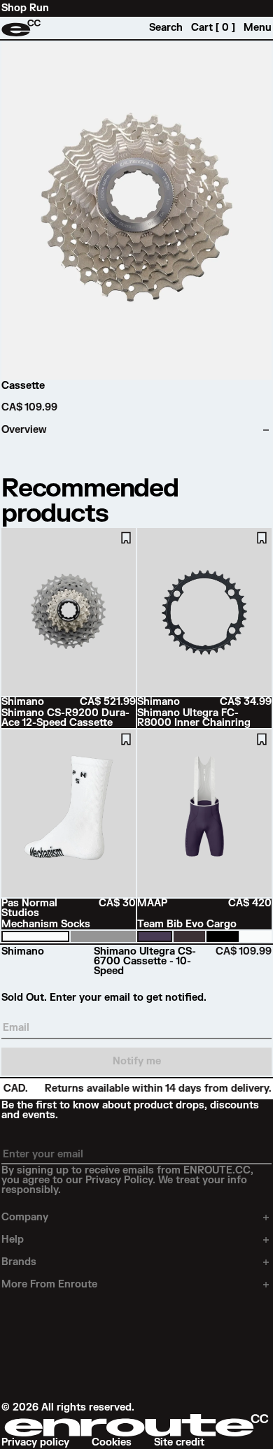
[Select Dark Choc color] (190, 936)
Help (12, 1239)
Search (166, 28)
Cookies (112, 1443)
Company (24, 1217)
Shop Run (25, 8)
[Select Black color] (222, 936)
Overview (24, 430)
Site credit (179, 1443)
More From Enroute (49, 1284)
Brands (18, 1262)
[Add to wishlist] (126, 538)
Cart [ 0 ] (213, 28)
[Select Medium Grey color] (103, 936)
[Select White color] (35, 936)
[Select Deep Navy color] (154, 936)
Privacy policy (35, 1443)
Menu (258, 28)
